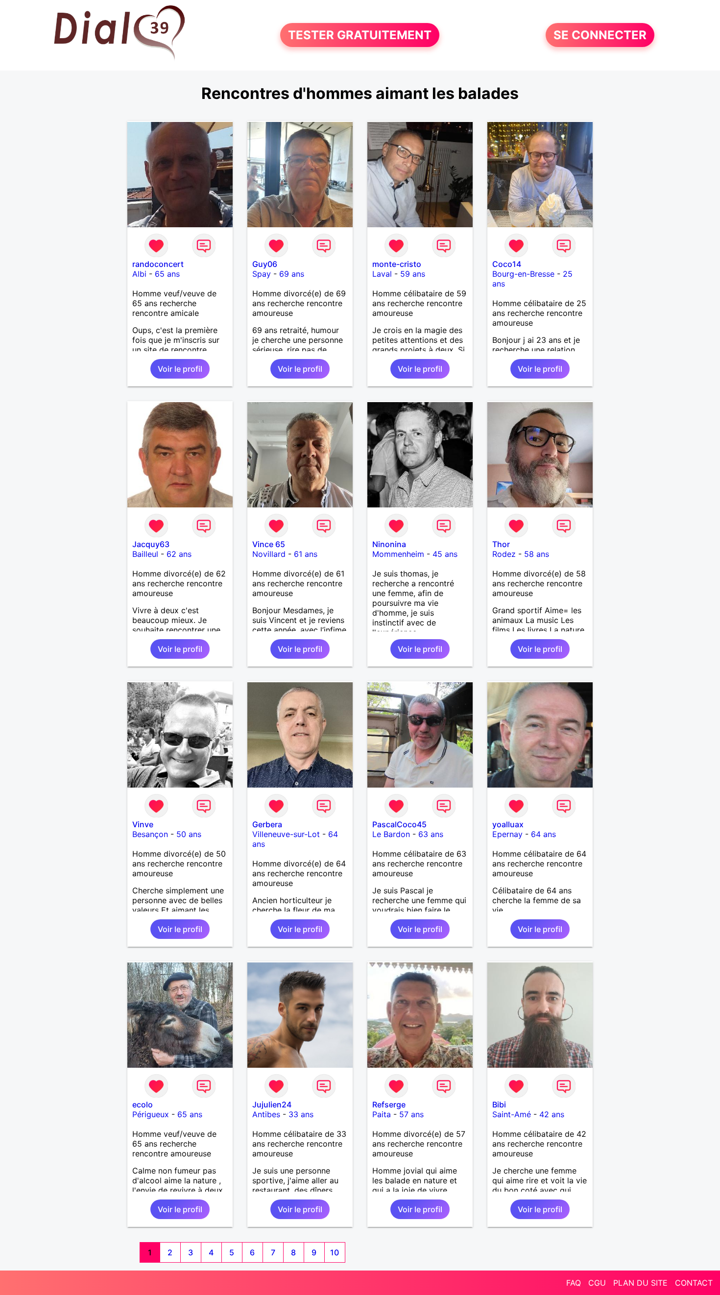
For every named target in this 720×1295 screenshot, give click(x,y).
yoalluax (508, 824)
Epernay (507, 834)
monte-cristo (396, 264)
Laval (382, 274)
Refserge (389, 1104)
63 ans (430, 834)
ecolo (142, 1104)
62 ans (179, 554)
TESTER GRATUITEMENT (360, 35)
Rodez (504, 554)
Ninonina (389, 544)
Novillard (269, 554)
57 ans (411, 1114)
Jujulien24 (271, 1104)
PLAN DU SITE (640, 1283)
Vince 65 (268, 544)
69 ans (291, 274)
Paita (381, 1114)
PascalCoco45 (399, 824)
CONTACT (694, 1283)
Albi (139, 274)
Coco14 (506, 264)
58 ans (536, 554)
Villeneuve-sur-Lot (286, 834)
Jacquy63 (150, 544)
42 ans (551, 1114)
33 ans (300, 1114)
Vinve (142, 824)
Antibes (266, 1114)
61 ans (305, 554)
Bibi (499, 1104)
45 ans (444, 554)
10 (334, 1252)
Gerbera (267, 824)
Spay (261, 274)
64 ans (543, 834)
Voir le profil (180, 369)
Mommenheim (398, 554)
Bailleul (145, 554)
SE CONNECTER (600, 35)
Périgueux (150, 1114)
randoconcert (158, 264)
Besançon (150, 834)
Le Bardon (391, 834)
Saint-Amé (511, 1114)
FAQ (573, 1283)
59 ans (412, 274)
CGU (597, 1283)
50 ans (188, 834)
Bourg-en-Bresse (523, 274)
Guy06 (264, 264)
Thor (501, 544)
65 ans (167, 274)
